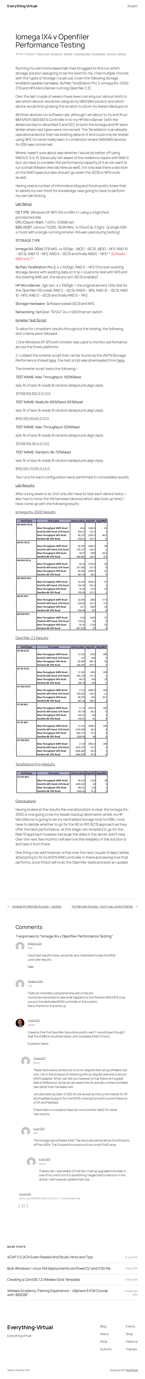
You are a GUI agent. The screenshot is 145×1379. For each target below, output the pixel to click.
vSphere (121, 53)
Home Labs (43, 53)
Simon (30, 53)
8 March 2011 (35, 943)
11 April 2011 (34, 1020)
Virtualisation (98, 53)
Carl (30, 985)
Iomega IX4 (56, 53)
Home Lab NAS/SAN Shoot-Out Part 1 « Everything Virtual (49, 1198)
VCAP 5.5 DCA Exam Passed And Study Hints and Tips (50, 1257)
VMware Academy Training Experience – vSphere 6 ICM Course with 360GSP (57, 1293)
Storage (68, 53)
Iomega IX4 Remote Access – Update (36, 906)
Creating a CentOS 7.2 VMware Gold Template (43, 1280)
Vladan (31, 1024)
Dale (30, 948)
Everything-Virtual (22, 6)
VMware (111, 53)
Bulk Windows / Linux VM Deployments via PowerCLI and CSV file (59, 1268)
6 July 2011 (39, 1128)
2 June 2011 (25, 1194)
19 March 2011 (35, 981)
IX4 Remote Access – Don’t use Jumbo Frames (102, 906)
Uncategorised (82, 53)
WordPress (132, 1370)
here (52, 360)
